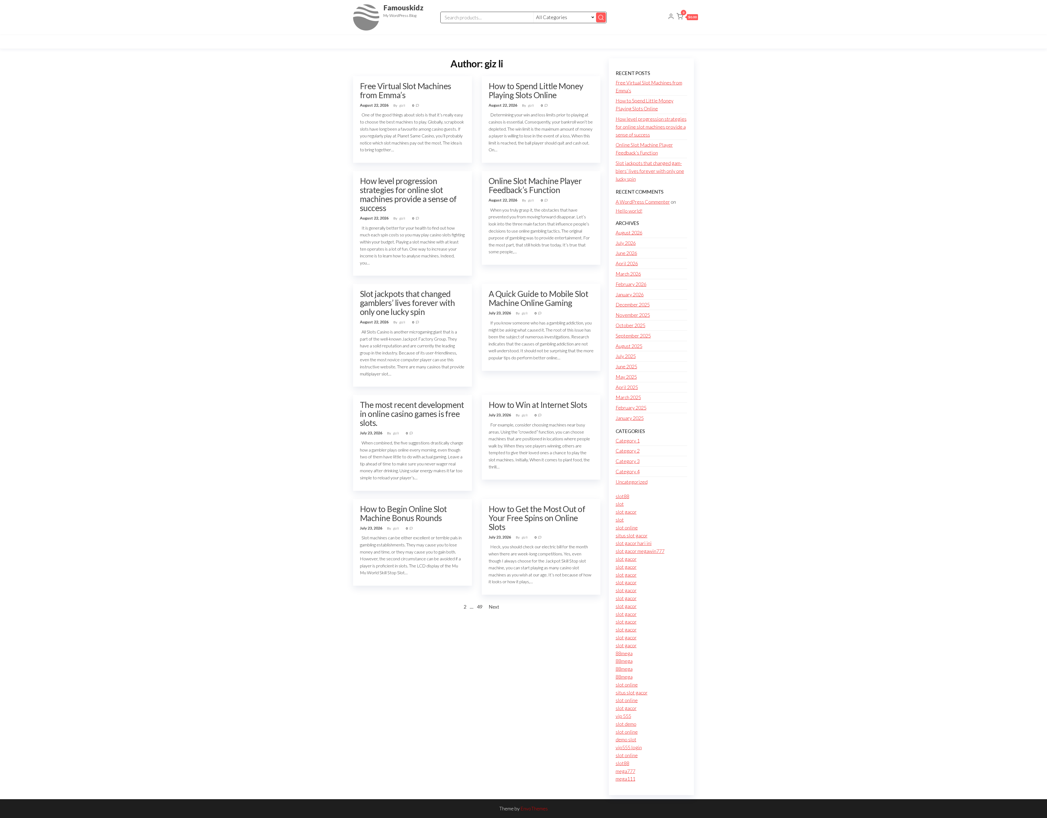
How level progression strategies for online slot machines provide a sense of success (408, 194)
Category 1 (628, 441)
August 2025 (629, 346)
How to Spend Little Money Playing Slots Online (536, 90)
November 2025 (633, 315)
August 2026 (629, 233)
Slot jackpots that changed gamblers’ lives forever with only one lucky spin (407, 303)
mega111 (625, 779)
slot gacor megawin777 (640, 551)
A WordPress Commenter (643, 202)
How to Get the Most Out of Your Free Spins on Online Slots (537, 518)
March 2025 (628, 397)
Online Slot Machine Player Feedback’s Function (535, 185)
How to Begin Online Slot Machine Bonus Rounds (403, 513)
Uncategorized (632, 482)
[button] (687, 17)
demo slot (626, 739)
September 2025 (633, 336)
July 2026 (626, 243)
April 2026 (627, 263)
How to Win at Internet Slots (538, 405)
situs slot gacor (632, 536)
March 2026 (628, 274)
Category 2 (628, 451)
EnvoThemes (534, 808)
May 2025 (626, 377)
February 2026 (631, 284)
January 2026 (630, 294)
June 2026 (626, 253)
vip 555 (623, 716)
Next (494, 607)
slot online (627, 528)
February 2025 (631, 408)
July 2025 (626, 356)
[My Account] (671, 17)
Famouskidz (403, 7)
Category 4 (628, 471)
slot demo (626, 724)
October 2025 (630, 325)
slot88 (622, 496)
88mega (624, 653)
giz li (402, 105)
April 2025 (627, 387)
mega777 (625, 771)
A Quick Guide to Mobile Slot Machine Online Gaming (538, 298)
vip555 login (629, 747)
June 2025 (626, 366)
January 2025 (630, 418)
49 (479, 607)
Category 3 (628, 461)
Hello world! (629, 211)
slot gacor (626, 512)
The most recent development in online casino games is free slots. (412, 414)
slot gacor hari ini (634, 543)
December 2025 (633, 305)
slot (620, 504)
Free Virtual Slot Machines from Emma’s (405, 90)
